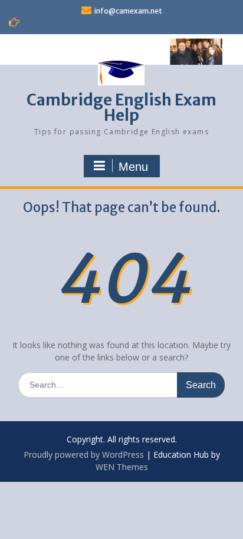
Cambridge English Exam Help (121, 107)
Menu (133, 166)
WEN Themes (122, 466)
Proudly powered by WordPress (84, 454)
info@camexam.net (128, 10)
